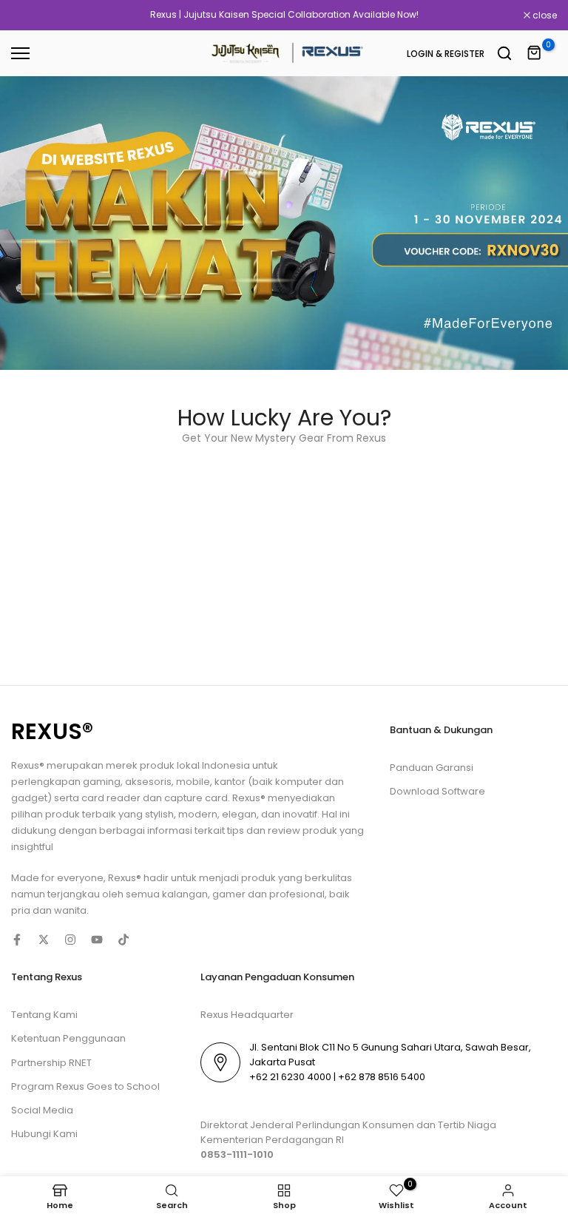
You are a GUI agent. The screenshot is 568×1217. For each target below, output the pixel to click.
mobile (193, 782)
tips (235, 830)
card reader (111, 798)
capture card (196, 798)
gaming (102, 782)
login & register (445, 54)
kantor (231, 782)
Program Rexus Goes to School (85, 1086)
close (31, 15)
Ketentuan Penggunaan (68, 1038)
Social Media (42, 1110)
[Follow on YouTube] (97, 939)
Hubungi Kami (44, 1134)
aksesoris (148, 782)
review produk (302, 830)
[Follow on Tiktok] (123, 939)
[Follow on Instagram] (70, 939)
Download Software (437, 791)
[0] (535, 53)
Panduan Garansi (431, 768)
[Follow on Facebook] (17, 939)
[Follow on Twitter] (44, 939)
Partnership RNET (51, 1063)
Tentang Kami (44, 1015)
